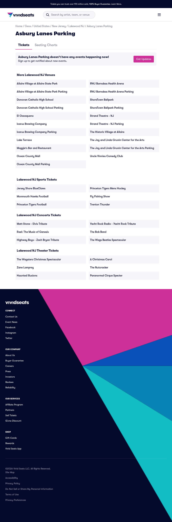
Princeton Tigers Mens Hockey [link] (108, 188)
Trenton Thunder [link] (100, 204)
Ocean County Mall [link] (28, 156)
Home (18, 26)
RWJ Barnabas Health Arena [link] (107, 83)
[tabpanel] (86, 59)
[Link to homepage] (21, 14)
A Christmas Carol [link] (101, 259)
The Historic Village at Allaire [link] (107, 132)
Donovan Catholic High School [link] (35, 99)
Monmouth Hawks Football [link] (33, 196)
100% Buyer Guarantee (99, 4)
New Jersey (59, 26)
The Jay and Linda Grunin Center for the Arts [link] (117, 140)
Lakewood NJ (76, 26)
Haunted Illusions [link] (27, 275)
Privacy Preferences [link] (15, 500)
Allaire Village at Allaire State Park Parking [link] (42, 91)
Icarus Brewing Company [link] (32, 123)
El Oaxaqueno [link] (25, 115)
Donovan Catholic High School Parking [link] (40, 107)
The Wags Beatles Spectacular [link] (108, 240)
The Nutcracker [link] (99, 267)
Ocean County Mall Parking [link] (33, 164)
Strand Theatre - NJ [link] (102, 115)
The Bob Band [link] (98, 231)
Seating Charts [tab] (46, 45)
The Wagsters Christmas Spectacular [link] (39, 259)
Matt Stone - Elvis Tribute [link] (32, 223)
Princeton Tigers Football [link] (32, 204)
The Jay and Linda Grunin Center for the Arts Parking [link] (122, 148)
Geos (28, 26)
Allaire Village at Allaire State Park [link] (37, 83)
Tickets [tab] (23, 45)
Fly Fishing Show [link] (100, 196)
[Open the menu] (159, 15)
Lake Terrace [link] (24, 140)
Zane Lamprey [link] (25, 267)
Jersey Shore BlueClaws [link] (31, 188)
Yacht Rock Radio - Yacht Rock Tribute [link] (113, 223)
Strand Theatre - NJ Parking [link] (107, 123)
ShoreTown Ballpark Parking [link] (106, 107)
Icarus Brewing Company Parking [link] (36, 132)
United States (42, 26)
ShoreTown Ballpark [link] (102, 99)
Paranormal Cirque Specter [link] (106, 275)
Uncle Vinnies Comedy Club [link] (106, 156)
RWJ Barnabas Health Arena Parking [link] (112, 91)
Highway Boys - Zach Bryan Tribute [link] (38, 240)
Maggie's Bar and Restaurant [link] (34, 148)
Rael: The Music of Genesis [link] (33, 231)
